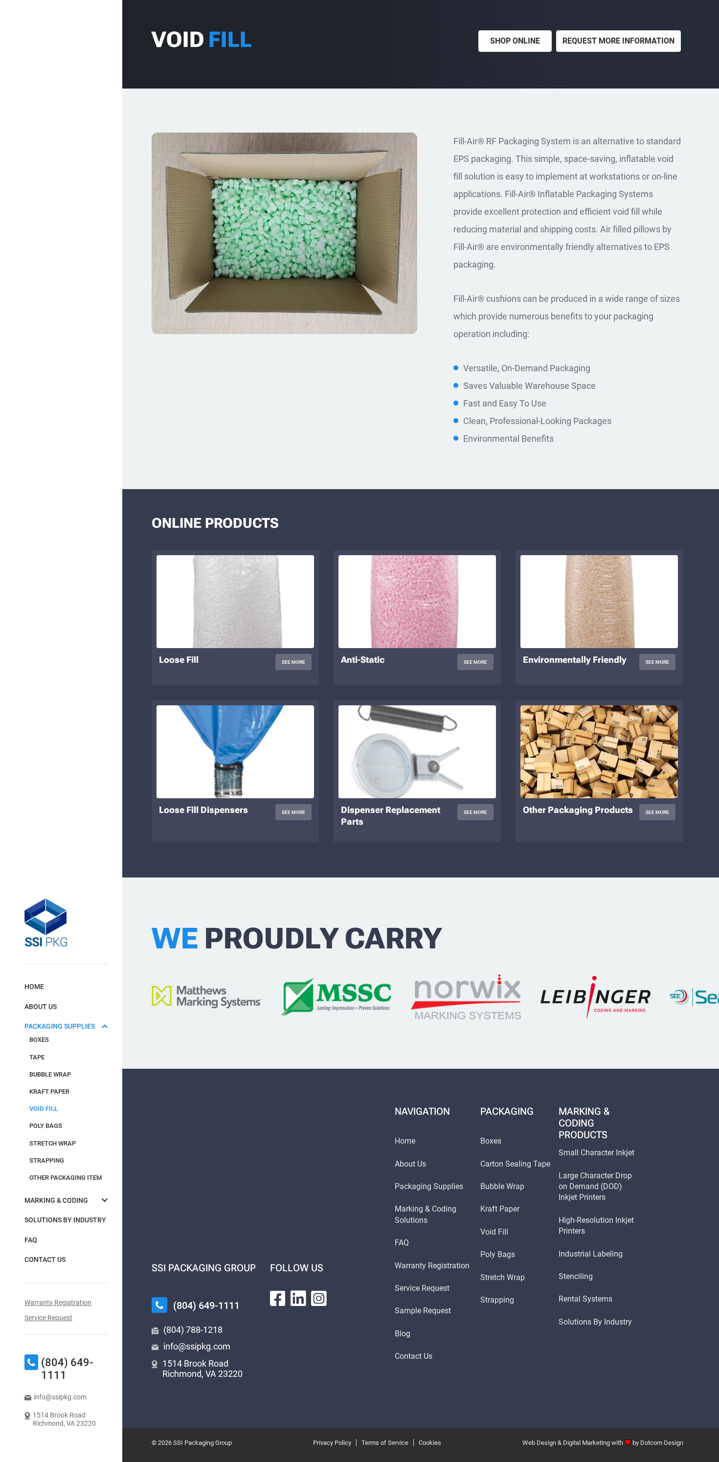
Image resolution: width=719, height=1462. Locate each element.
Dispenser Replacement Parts (390, 816)
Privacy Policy (332, 1442)
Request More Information (618, 40)
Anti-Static (362, 659)
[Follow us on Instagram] (319, 1298)
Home (34, 986)
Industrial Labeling (591, 1254)
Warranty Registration (57, 1302)
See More (297, 663)
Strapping (46, 1160)
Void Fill (43, 1108)
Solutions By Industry (65, 1220)
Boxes (39, 1039)
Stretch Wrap (52, 1143)
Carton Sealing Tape (515, 1164)
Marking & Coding (56, 1200)
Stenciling (576, 1276)
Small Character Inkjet (596, 1152)
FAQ (30, 1240)
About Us (40, 1007)
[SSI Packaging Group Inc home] (45, 922)
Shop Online (515, 40)
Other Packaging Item (65, 1177)
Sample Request (423, 1310)
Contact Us (45, 1259)
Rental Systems (585, 1299)
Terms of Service (384, 1442)
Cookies (430, 1442)
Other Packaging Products (578, 810)
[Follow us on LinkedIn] (298, 1298)
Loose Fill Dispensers (203, 810)
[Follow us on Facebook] (278, 1298)
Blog (402, 1333)
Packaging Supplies (59, 1026)
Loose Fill (179, 659)
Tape (37, 1057)
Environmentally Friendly (575, 659)
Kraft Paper (49, 1091)
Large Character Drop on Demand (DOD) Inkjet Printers (595, 1186)
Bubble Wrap (50, 1074)
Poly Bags (45, 1125)
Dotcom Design (661, 1442)
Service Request (48, 1318)
